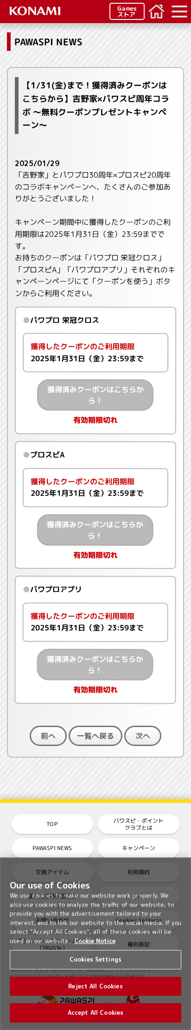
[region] (95, 943)
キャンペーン (138, 848)
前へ (48, 736)
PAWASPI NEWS (52, 848)
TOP (52, 824)
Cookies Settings (95, 959)
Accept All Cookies (95, 1012)
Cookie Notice (94, 941)
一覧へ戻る (95, 736)
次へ (142, 736)
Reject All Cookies (95, 986)
